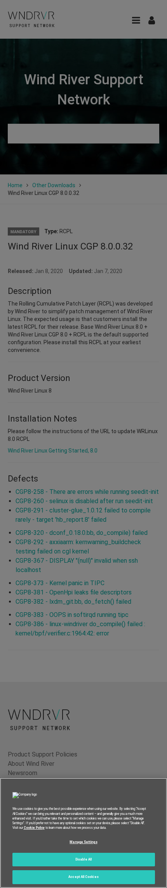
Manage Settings (83, 842)
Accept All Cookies (83, 877)
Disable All (83, 859)
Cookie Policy (34, 828)
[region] (83, 833)
